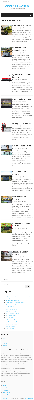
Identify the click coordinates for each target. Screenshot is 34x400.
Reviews (25, 28)
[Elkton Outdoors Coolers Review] (6, 52)
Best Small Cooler (10, 328)
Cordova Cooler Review (19, 172)
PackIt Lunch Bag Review (12, 320)
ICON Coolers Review (21, 145)
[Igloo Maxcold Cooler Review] (6, 228)
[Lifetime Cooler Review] (6, 201)
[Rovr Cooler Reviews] (6, 30)
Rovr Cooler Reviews (21, 25)
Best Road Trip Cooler (11, 309)
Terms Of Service (7, 395)
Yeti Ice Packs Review (11, 315)
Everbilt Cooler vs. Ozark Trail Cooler (15, 302)
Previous (5, 279)
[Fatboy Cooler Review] (6, 128)
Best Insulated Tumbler (11, 324)
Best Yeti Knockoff (10, 326)
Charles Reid (17, 28)
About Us (5, 385)
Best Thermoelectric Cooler (12, 322)
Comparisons (6, 341)
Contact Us (5, 388)
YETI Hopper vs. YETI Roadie (13, 300)
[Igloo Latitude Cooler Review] (6, 79)
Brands (4, 338)
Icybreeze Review (10, 317)
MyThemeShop (29, 398)
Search (6, 284)
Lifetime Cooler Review (19, 197)
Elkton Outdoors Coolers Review (19, 48)
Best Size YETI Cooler (11, 307)
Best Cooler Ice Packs (11, 311)
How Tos (5, 343)
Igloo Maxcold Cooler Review (21, 224)
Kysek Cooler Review (21, 99)
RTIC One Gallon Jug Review (12, 313)
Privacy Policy (6, 392)
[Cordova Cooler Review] (6, 176)
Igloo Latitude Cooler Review (21, 75)
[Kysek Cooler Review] (6, 104)
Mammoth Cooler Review (20, 253)
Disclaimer (5, 390)
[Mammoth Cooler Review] (6, 256)
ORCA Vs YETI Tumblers (11, 305)
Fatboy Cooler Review (22, 123)
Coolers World (17, 6)
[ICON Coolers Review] (6, 150)
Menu (4, 15)
